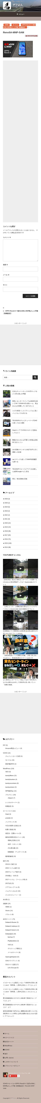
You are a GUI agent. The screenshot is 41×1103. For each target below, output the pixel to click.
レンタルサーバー (11, 802)
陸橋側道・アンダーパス (16, 852)
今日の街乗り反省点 (12, 825)
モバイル (8, 760)
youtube (8, 818)
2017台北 (8, 883)
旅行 (4, 861)
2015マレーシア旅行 (12, 872)
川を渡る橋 (11, 848)
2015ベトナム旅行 (11, 868)
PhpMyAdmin (12, 941)
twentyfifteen (9, 775)
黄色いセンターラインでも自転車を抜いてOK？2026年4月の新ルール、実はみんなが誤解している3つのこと (25, 403)
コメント (7, 237)
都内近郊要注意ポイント (13, 837)
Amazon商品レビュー (12, 748)
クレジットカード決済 (12, 756)
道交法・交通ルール (12, 833)
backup (10, 937)
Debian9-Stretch (10, 930)
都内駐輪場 (9, 856)
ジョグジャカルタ (11, 891)
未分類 (5, 899)
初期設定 (8, 806)
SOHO (5, 753)
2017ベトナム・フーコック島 (15, 879)
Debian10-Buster (10, 922)
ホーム (6, 1033)
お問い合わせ (9, 1058)
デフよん (18, 4)
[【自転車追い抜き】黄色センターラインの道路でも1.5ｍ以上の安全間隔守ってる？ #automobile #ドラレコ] (20, 568)
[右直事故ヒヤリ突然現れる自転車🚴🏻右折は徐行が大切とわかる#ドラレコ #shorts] (20, 620)
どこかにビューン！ (12, 895)
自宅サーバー (7, 919)
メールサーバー (13, 952)
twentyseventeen (10, 783)
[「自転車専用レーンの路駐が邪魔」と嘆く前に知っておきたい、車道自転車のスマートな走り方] (20, 644)
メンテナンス (9, 822)
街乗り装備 (9, 829)
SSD (9, 944)
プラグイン (9, 795)
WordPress (6, 768)
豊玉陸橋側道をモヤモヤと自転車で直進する (18, 998)
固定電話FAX (9, 764)
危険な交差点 (12, 840)
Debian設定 (9, 934)
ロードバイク (7, 811)
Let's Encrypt (12, 967)
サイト (5, 285)
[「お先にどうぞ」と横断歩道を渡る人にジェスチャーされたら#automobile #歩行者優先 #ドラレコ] (20, 595)
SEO (7, 772)
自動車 (5, 903)
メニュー (21, 14)
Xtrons (7, 910)
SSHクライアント (11, 960)
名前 (5, 264)
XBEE (7, 907)
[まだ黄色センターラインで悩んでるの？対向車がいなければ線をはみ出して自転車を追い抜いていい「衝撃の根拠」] (20, 669)
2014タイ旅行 (10, 864)
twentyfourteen (10, 779)
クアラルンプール (11, 887)
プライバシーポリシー (12, 1066)
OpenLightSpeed (10, 957)
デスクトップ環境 (14, 948)
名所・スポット (13, 844)
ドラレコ (8, 914)
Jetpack (10, 798)
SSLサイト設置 (10, 964)
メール (6, 275)
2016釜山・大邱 (10, 875)
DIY (4, 745)
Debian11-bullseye (11, 926)
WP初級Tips (9, 791)
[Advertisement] (20, 141)
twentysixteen (9, 787)
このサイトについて (11, 1062)
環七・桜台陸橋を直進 (19, 479)
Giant (7, 814)
